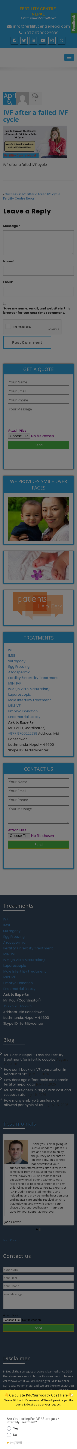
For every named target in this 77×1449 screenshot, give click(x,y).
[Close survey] (71, 1395)
